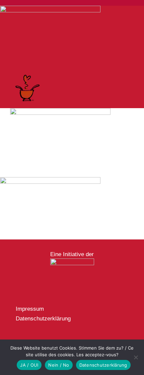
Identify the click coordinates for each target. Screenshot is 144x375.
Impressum (30, 309)
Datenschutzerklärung (43, 318)
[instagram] (28, 339)
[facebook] (18, 339)
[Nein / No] (135, 357)
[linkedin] (50, 339)
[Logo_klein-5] (72, 261)
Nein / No (58, 365)
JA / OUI (29, 365)
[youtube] (39, 339)
